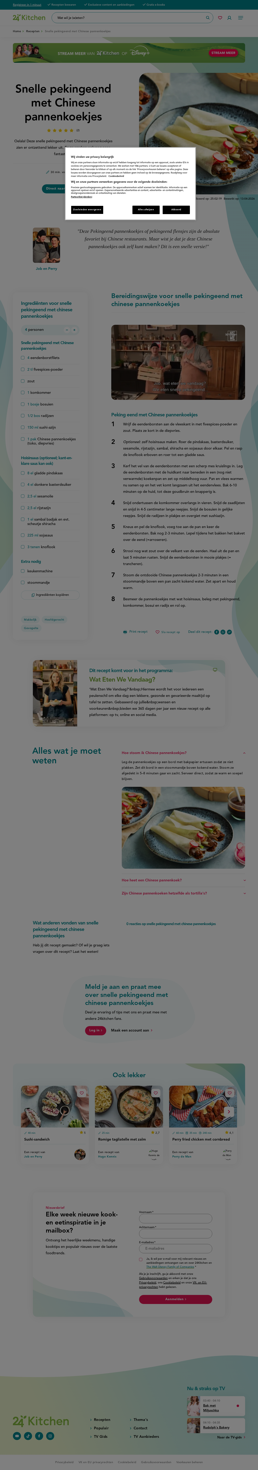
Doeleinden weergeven (87, 209)
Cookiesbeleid (116, 176)
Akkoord (176, 209)
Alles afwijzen (146, 209)
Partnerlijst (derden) (81, 197)
